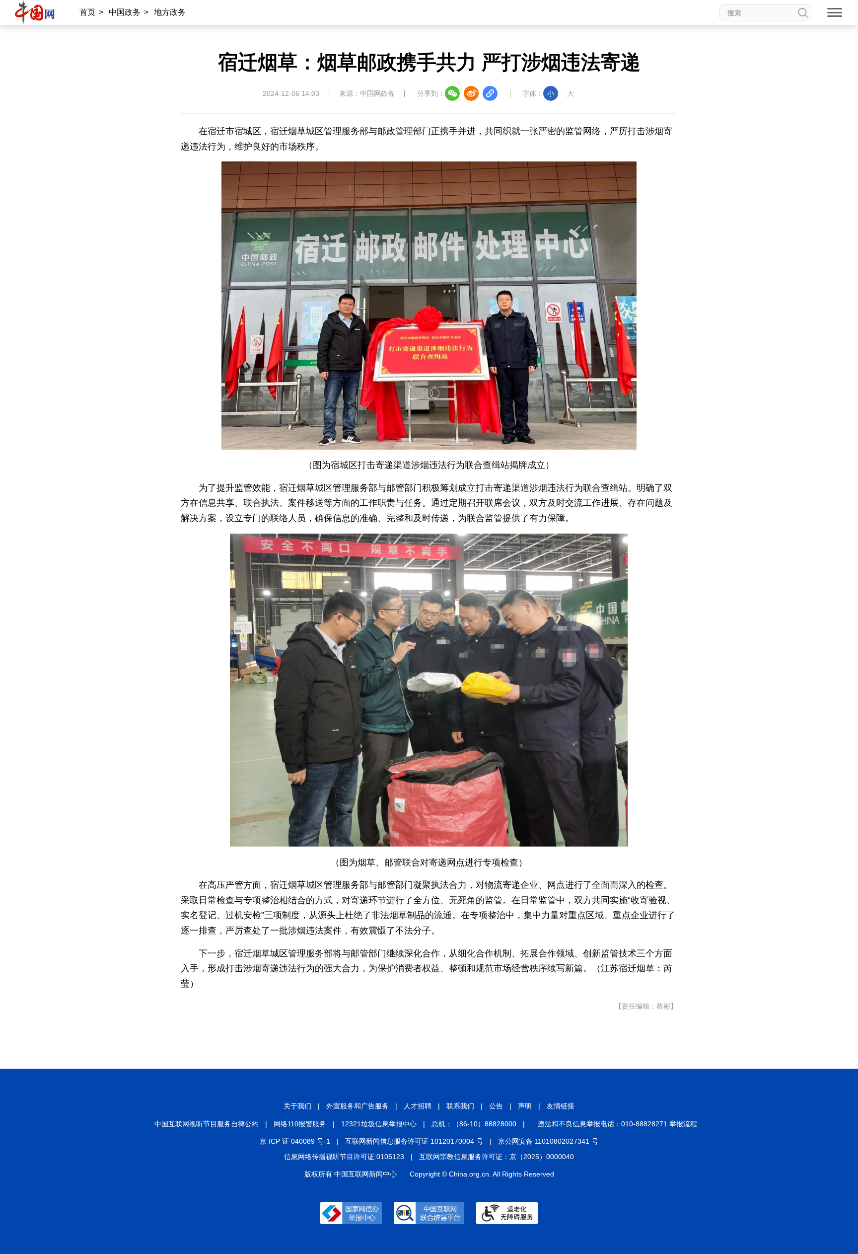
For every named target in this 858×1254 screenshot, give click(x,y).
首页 (87, 12)
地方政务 (170, 12)
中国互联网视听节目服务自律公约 (206, 1124)
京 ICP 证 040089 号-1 (295, 1141)
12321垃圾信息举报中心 (379, 1124)
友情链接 (560, 1106)
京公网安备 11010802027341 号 (548, 1141)
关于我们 (297, 1106)
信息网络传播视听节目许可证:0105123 (344, 1157)
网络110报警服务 (300, 1124)
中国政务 (125, 12)
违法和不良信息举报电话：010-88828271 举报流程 (617, 1124)
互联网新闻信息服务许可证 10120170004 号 (414, 1141)
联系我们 (460, 1106)
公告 (496, 1106)
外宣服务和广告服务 (357, 1106)
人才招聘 (417, 1106)
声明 (525, 1106)
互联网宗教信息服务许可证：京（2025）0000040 (496, 1157)
